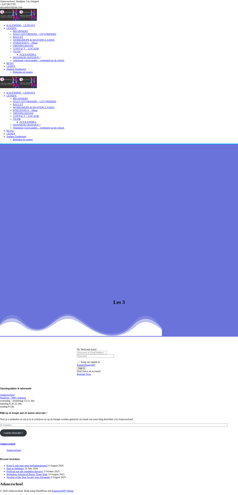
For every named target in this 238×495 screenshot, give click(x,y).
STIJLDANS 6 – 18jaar (25, 42)
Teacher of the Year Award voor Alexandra (28, 477)
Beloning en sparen (23, 72)
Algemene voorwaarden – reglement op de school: (38, 60)
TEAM (16, 51)
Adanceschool (7, 443)
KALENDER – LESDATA (20, 25)
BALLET (18, 37)
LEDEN (10, 66)
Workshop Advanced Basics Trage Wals (26, 474)
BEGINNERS (20, 31)
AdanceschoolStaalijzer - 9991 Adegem (13, 396)
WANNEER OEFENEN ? (26, 57)
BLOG (10, 63)
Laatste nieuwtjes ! (13, 432)
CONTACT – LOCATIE (26, 48)
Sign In (81, 368)
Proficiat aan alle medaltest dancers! (24, 471)
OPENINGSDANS (23, 45)
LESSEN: (11, 28)
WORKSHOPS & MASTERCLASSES (34, 40)
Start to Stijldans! (15, 468)
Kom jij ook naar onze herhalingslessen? (27, 465)
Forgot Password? (86, 365)
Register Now (84, 374)
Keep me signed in (90, 362)
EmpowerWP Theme (63, 490)
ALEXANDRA (28, 54)
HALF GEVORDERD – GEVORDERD (34, 34)
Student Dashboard (16, 69)
